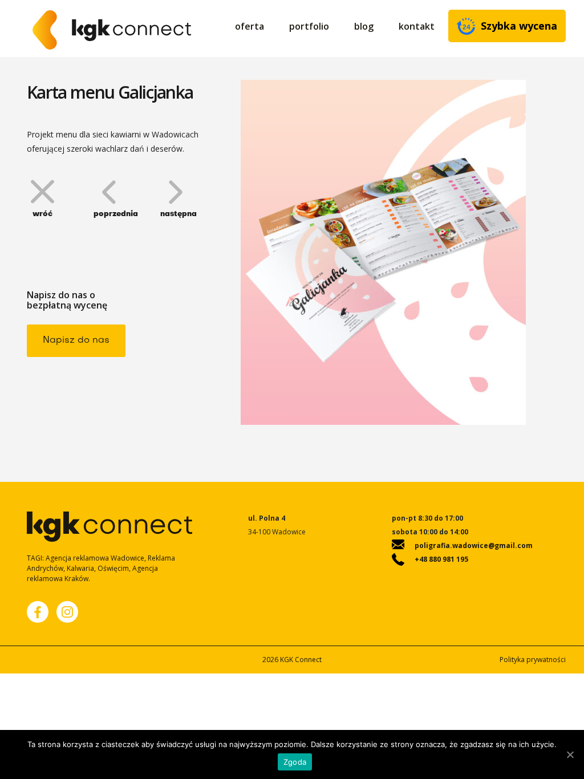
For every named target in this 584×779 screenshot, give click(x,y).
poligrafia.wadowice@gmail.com (474, 545)
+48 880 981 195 (441, 559)
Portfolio (309, 26)
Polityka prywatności (533, 659)
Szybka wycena (519, 26)
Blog (364, 26)
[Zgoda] (569, 754)
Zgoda (294, 761)
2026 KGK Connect (292, 659)
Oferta (249, 26)
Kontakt (417, 26)
